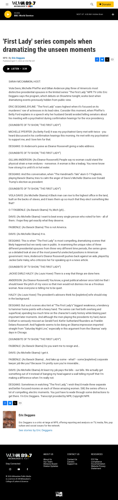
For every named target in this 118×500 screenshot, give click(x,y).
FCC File (94, 459)
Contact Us (72, 459)
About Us (47, 459)
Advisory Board (50, 464)
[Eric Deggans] (9, 419)
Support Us (72, 464)
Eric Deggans (18, 57)
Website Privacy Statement (98, 467)
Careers (70, 462)
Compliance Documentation (98, 463)
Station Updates (50, 466)
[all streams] (114, 14)
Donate (106, 4)
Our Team (48, 462)
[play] (8, 14)
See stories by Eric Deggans (35, 430)
